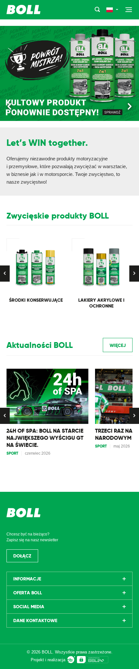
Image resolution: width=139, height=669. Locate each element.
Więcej (118, 345)
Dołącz (22, 556)
